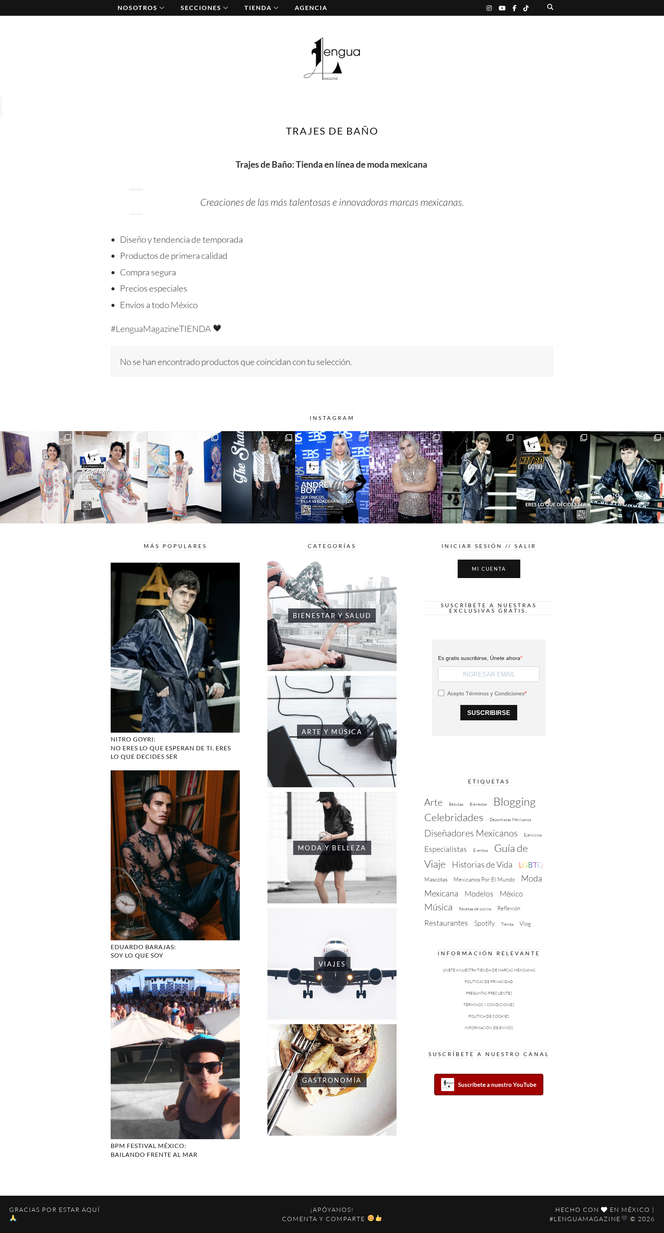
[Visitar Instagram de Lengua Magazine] (489, 7)
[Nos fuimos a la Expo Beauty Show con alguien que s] (406, 477)
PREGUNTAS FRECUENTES (489, 993)
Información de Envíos (489, 1027)
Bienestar (478, 804)
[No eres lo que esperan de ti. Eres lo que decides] (553, 477)
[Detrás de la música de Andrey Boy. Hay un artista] (258, 477)
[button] (550, 6)
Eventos (480, 850)
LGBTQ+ (533, 865)
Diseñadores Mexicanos (471, 833)
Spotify (484, 923)
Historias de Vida (482, 864)
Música (438, 907)
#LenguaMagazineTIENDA (161, 328)
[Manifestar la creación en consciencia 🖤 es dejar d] (111, 477)
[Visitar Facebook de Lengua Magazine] (514, 7)
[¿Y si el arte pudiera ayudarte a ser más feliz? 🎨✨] (184, 477)
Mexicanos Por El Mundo (484, 879)
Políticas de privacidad (489, 981)
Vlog (525, 923)
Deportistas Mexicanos (510, 819)
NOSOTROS (138, 7)
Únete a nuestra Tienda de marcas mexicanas (489, 970)
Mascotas (435, 879)
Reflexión (508, 908)
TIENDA (258, 7)
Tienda (507, 924)
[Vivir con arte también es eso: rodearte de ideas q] (37, 477)
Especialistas (445, 849)
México (511, 893)
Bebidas (456, 804)
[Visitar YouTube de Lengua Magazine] (502, 7)
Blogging (514, 801)
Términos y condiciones (488, 1004)
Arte (433, 802)
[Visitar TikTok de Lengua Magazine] (526, 7)
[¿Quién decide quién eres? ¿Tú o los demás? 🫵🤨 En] (479, 477)
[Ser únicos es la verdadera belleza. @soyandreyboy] (332, 477)
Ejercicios (533, 835)
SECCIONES (201, 7)
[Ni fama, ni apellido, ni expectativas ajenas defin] (627, 477)
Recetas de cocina (475, 908)
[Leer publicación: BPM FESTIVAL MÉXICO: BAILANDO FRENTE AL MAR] (175, 1054)
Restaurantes (446, 923)
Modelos (479, 893)
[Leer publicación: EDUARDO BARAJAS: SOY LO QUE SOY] (175, 855)
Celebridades (453, 817)
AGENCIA (311, 7)
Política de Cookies (488, 1016)
